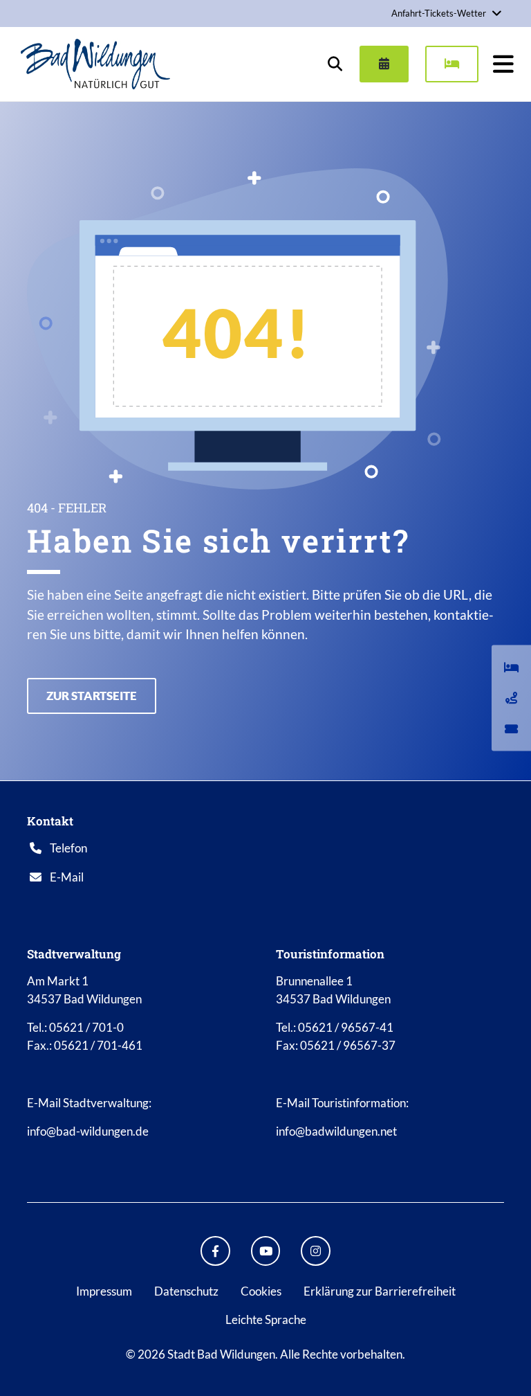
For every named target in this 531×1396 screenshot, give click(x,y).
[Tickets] (511, 728)
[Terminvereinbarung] (384, 64)
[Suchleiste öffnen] (334, 64)
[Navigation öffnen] (503, 64)
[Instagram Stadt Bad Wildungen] (315, 1251)
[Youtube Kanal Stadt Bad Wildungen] (266, 1251)
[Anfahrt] (511, 698)
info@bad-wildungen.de (88, 1131)
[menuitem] (378, 63)
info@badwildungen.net (336, 1131)
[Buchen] (451, 64)
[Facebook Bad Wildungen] (215, 1251)
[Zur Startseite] (95, 64)
